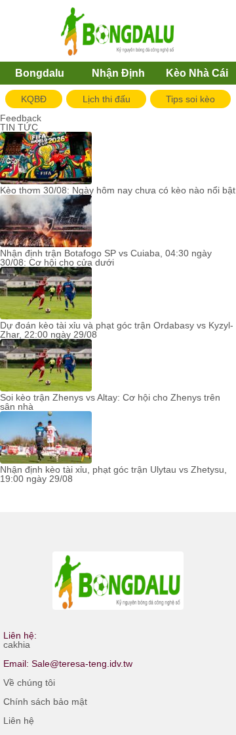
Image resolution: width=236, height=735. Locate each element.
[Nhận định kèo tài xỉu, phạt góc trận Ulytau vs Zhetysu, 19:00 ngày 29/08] (46, 438)
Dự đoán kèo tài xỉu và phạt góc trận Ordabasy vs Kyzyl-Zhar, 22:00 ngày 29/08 (116, 330)
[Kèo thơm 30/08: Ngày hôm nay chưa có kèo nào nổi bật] (46, 159)
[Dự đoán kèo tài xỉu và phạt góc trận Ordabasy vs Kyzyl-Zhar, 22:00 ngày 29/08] (46, 294)
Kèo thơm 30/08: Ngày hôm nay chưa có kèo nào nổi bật (117, 190)
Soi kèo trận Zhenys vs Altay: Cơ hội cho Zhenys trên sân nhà (110, 402)
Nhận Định (118, 73)
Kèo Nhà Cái (197, 73)
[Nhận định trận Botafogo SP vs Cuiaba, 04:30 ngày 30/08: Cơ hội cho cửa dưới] (46, 221)
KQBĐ (34, 99)
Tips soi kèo (190, 99)
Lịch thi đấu (106, 99)
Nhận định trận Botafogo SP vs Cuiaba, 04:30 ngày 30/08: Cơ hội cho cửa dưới (106, 257)
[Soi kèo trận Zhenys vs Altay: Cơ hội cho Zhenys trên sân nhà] (46, 366)
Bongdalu (39, 73)
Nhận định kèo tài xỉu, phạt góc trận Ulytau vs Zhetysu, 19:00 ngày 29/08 (113, 474)
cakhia (16, 644)
